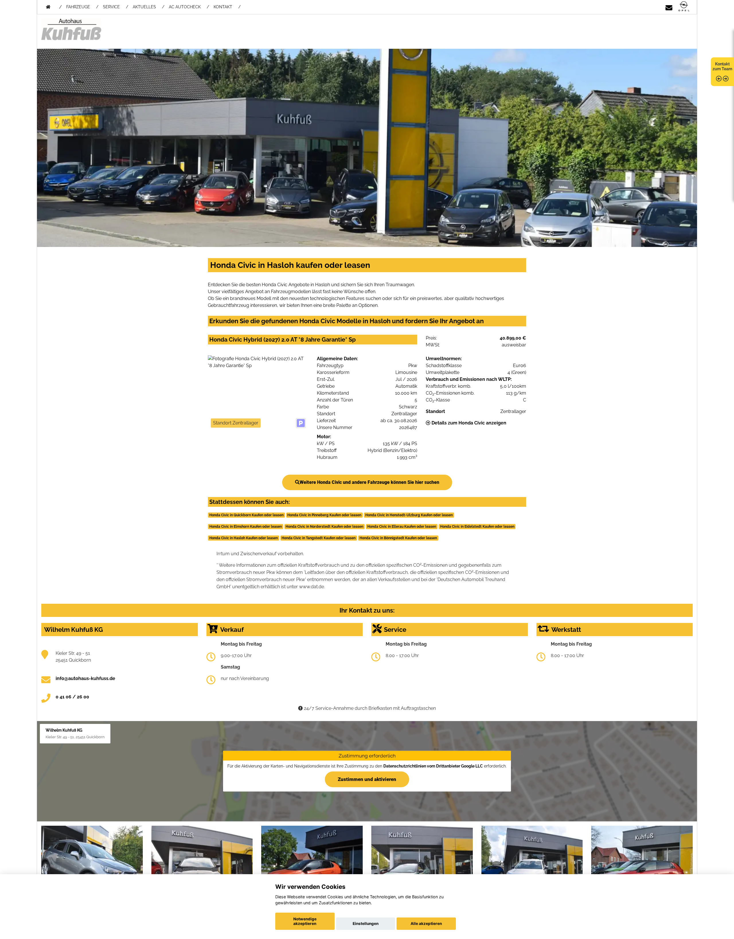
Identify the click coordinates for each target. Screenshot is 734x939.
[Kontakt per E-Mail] (668, 6)
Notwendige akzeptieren (305, 921)
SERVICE (111, 7)
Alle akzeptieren (426, 923)
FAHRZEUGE (78, 7)
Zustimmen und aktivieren (367, 779)
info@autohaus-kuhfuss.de (85, 678)
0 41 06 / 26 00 (72, 697)
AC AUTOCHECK (185, 7)
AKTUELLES (144, 7)
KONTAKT (223, 7)
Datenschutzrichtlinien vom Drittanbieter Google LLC (433, 766)
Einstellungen (365, 923)
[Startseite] (684, 6)
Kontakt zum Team (722, 66)
